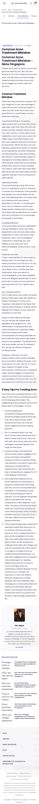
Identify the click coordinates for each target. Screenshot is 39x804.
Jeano (28, 45)
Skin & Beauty (17, 10)
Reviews (34, 16)
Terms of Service (24, 776)
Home (4, 10)
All (4, 16)
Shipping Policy (12, 773)
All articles (19, 647)
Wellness (11, 16)
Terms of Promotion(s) (19, 779)
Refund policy (25, 773)
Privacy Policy (11, 776)
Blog (9, 10)
